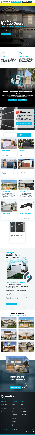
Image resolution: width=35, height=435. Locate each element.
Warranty (22, 404)
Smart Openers (12, 99)
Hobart (13, 411)
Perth (13, 408)
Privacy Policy (23, 410)
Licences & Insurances (24, 405)
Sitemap (22, 415)
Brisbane (13, 405)
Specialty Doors (3, 410)
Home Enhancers (22, 99)
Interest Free (23, 408)
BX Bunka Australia (24, 414)
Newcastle (13, 415)
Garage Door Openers (4, 411)
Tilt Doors (2, 407)
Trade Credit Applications (25, 407)
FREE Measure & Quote (15, 387)
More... (13, 425)
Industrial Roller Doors (4, 404)
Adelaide (13, 407)
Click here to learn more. (17, 5)
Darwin (13, 410)
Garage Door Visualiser (11, 304)
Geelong (13, 424)
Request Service (27, 1)
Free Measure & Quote (16, 1)
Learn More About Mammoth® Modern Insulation (24, 124)
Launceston (14, 421)
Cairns (13, 417)
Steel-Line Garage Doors (10, 429)
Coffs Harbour (14, 414)
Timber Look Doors (4, 408)
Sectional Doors (3, 405)
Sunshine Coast (14, 418)
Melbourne (13, 404)
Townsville (13, 420)
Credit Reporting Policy (24, 411)
